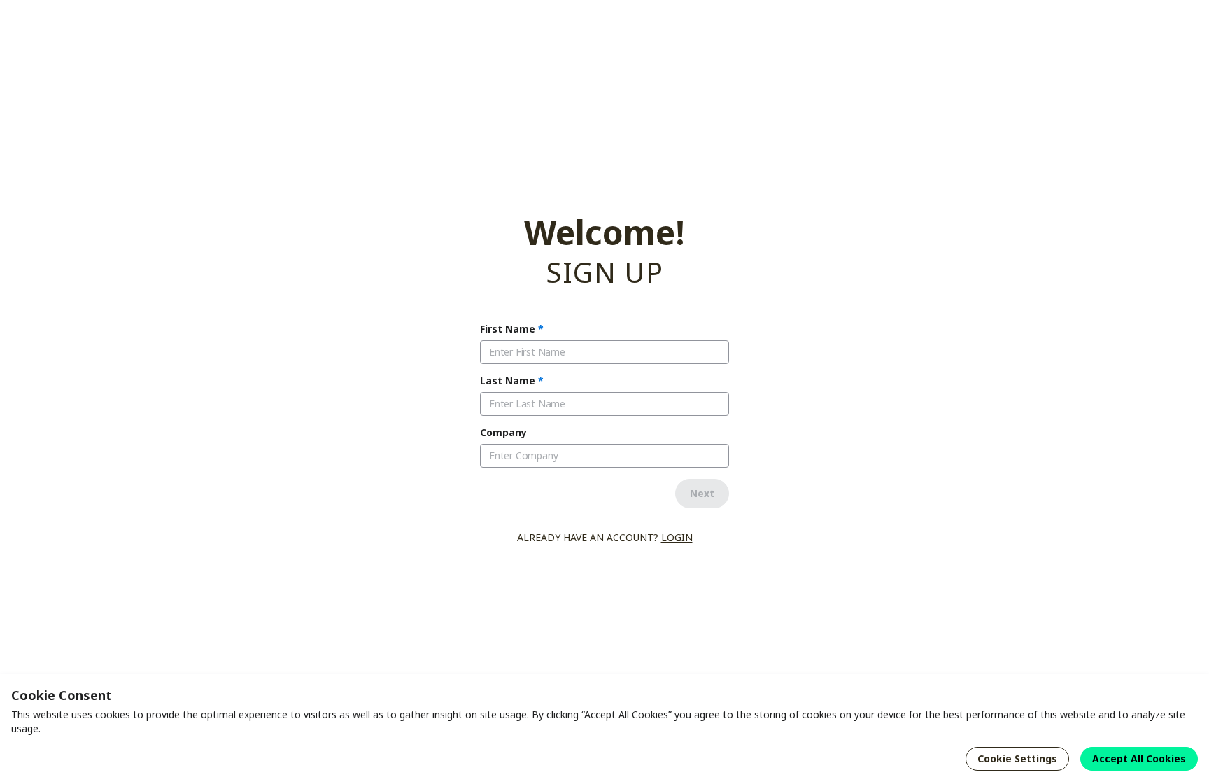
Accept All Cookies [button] (1139, 758)
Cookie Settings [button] (1017, 758)
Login (677, 537)
